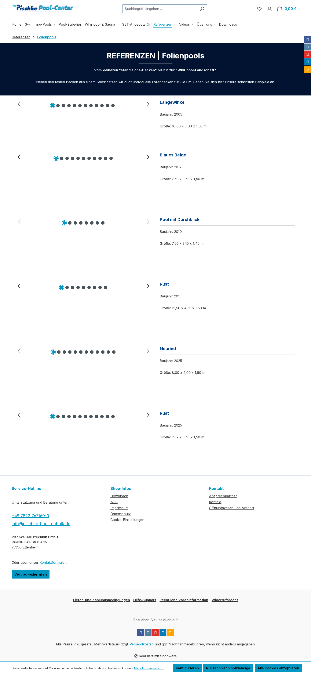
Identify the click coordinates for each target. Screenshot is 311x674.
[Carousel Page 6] (80, 105)
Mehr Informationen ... (149, 668)
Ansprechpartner (223, 496)
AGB (114, 502)
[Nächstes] (148, 104)
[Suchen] (202, 8)
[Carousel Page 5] (74, 105)
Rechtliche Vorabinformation (184, 600)
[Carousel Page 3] (63, 105)
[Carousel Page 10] (102, 105)
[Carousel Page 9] (96, 105)
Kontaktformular (53, 562)
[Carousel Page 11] (107, 105)
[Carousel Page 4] (69, 105)
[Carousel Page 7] (85, 105)
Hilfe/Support (144, 600)
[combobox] (159, 8)
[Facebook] (307, 39)
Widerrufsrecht (225, 600)
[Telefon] (307, 69)
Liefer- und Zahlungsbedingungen (101, 600)
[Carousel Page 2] (58, 105)
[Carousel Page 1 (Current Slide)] (52, 105)
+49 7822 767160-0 (30, 515)
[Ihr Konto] (269, 8)
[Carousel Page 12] (113, 105)
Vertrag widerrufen (30, 574)
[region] (83, 104)
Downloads (119, 496)
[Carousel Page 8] (91, 105)
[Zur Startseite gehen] (43, 8)
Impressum (119, 508)
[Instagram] (307, 47)
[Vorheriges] (19, 104)
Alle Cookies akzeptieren (278, 668)
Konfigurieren (187, 668)
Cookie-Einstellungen (127, 520)
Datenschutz (120, 514)
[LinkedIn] (307, 61)
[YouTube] (307, 54)
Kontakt (215, 502)
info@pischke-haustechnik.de (41, 523)
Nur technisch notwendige (228, 668)
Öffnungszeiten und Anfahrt (231, 508)
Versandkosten (142, 644)
